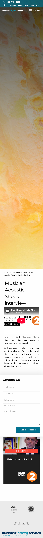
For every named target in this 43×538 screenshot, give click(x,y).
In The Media (15, 272)
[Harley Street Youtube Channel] (19, 524)
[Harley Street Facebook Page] (15, 524)
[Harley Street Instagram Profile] (27, 524)
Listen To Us (27, 272)
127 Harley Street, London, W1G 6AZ (22, 5)
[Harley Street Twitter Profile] (23, 524)
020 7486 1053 (13, 2)
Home (6, 272)
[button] (30, 10)
